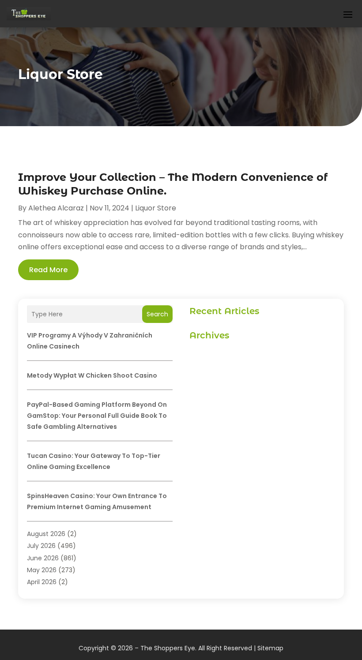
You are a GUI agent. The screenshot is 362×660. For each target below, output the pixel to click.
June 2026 (43, 558)
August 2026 (46, 533)
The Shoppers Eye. (168, 648)
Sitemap (270, 648)
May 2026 (42, 570)
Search (157, 314)
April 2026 (42, 582)
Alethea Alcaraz (56, 208)
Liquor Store (155, 208)
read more (48, 270)
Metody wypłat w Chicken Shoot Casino (92, 375)
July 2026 (41, 545)
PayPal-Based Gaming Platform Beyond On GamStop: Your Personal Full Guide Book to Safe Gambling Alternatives (97, 415)
